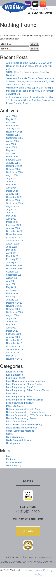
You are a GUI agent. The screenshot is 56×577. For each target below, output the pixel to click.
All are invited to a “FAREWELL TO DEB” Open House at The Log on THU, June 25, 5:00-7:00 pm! (29, 65)
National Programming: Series (21, 418)
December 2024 (14, 165)
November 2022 (14, 234)
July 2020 (11, 318)
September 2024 (14, 172)
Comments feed (14, 462)
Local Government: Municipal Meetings (25, 380)
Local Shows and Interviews (20, 402)
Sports (9, 433)
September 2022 (14, 240)
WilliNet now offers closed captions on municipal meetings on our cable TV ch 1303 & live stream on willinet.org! (30, 90)
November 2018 (14, 358)
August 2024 (12, 175)
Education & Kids (14, 371)
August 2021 (12, 277)
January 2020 (13, 336)
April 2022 (11, 252)
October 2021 (13, 271)
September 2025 (14, 137)
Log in (9, 456)
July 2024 (11, 178)
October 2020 (13, 308)
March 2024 (12, 190)
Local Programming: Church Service (24, 384)
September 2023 (14, 203)
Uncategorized (13, 443)
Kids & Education (14, 374)
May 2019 (11, 355)
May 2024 (11, 184)
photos (28, 481)
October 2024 (13, 168)
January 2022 (13, 262)
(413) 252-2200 (28, 512)
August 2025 (12, 140)
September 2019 (14, 349)
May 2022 (11, 249)
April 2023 (11, 218)
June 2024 (11, 181)
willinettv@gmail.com (28, 518)
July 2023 (11, 209)
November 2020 (14, 305)
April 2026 (11, 122)
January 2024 (13, 193)
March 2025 (12, 156)
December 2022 (14, 231)
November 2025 (14, 131)
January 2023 (13, 228)
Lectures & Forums (15, 377)
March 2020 (12, 330)
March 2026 (12, 125)
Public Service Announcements (21, 427)
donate (28, 531)
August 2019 (12, 352)
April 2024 (11, 187)
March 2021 (12, 293)
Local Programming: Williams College (24, 399)
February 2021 (13, 296)
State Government (15, 436)
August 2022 (12, 243)
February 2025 (13, 159)
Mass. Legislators (14, 405)
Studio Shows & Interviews (19, 440)
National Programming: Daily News (23, 408)
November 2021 (14, 268)
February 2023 (13, 224)
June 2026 (11, 116)
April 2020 (11, 327)
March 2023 (12, 221)
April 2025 (11, 153)
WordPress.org (13, 465)
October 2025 (13, 134)
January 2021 (13, 299)
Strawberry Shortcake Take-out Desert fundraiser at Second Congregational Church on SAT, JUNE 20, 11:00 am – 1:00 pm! (30, 81)
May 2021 (11, 287)
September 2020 (14, 312)
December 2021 (14, 265)
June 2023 (11, 212)
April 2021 (11, 290)
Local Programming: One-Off (20, 387)
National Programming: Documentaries (25, 412)
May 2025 (11, 150)
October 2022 (13, 237)
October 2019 (13, 346)
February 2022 (13, 259)
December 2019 (14, 340)
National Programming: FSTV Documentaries (28, 415)
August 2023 (12, 206)
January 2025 (13, 162)
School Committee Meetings (20, 430)
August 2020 (12, 315)
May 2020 (11, 324)
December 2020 (14, 302)
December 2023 (14, 196)
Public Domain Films (16, 421)
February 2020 (13, 333)
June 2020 (11, 321)
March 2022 (12, 256)
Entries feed (12, 459)
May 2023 (11, 215)
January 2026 (13, 128)
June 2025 (11, 147)
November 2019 (14, 343)
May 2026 (11, 119)
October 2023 (13, 200)
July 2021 (11, 280)
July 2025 (11, 144)
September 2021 (14, 274)
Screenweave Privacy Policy (39, 572)
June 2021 (11, 284)
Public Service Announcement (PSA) (24, 424)
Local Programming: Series (19, 396)
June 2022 (11, 246)
